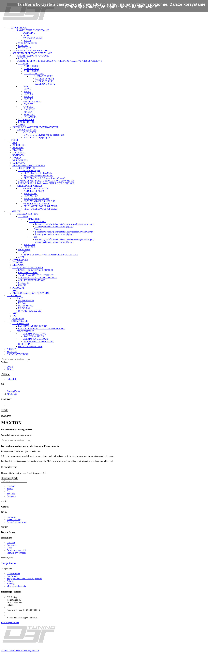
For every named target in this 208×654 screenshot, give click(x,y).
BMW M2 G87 (31, 196)
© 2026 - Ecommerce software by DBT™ (20, 650)
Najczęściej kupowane (17, 522)
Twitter (10, 488)
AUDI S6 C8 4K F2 (44, 81)
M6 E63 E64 (24, 308)
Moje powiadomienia (16, 586)
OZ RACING (18, 163)
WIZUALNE (20, 323)
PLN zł (10, 369)
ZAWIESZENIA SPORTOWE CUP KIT (31, 50)
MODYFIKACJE (17, 321)
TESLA (21, 124)
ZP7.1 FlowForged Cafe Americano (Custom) (44, 178)
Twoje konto (8, 563)
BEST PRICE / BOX (27, 272)
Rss (8, 491)
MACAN (28, 112)
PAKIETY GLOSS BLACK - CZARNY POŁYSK (41, 328)
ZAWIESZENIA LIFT (25, 130)
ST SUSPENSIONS (27, 43)
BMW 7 (27, 91)
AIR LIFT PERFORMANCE (31, 280)
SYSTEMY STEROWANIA (27, 267)
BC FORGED (18, 145)
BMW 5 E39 (29, 244)
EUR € (10, 367)
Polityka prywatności (16, 553)
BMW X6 (28, 96)
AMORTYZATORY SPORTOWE (30, 56)
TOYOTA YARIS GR (34, 336)
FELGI (12, 140)
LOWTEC (23, 45)
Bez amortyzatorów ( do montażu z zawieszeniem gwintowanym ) (64, 224)
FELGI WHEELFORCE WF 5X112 (40, 206)
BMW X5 (28, 94)
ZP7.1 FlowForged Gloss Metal (38, 173)
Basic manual (37, 221)
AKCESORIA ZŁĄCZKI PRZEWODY (31, 293)
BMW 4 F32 (18, 318)
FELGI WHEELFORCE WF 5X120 (40, 209)
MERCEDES (24, 249)
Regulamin (12, 545)
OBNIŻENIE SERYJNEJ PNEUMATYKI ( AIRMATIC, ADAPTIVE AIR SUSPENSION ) (57, 61)
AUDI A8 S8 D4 (31, 68)
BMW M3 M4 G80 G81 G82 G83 (39, 201)
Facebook (11, 486)
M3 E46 (21, 303)
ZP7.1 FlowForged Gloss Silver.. (38, 175)
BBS (14, 142)
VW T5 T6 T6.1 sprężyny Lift (37, 137)
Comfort (35, 229)
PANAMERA (30, 117)
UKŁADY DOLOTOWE (32, 334)
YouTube (11, 493)
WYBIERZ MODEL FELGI (33, 203)
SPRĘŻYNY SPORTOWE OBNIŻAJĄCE (32, 53)
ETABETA (17, 150)
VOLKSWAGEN (26, 119)
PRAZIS (22, 285)
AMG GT (28, 104)
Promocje (11, 517)
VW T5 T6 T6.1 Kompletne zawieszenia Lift (44, 135)
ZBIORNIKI (18, 262)
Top (33, 237)
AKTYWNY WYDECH (18, 354)
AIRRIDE (14, 211)
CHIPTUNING (25, 344)
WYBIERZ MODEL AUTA (33, 188)
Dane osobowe (13, 573)
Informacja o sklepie (10, 622)
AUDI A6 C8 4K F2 (41, 76)
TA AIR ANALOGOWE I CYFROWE (36, 275)
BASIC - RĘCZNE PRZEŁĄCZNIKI (35, 270)
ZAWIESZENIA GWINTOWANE (30, 30)
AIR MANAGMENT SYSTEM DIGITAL (37, 277)
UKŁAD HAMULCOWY (30, 346)
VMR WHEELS (20, 160)
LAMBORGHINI (26, 122)
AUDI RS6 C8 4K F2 (45, 84)
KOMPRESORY (20, 260)
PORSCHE (25, 107)
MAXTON (12, 351)
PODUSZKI (18, 288)
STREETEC (24, 283)
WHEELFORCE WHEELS (27, 186)
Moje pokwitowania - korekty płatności (24, 578)
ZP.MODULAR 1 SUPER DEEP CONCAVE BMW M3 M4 (46, 181)
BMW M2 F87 (30, 193)
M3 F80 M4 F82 (25, 305)
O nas (9, 547)
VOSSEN (17, 158)
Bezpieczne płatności (16, 550)
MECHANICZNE (23, 331)
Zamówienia (12, 576)
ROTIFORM (18, 155)
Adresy (10, 581)
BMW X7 (28, 99)
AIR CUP (11, 349)
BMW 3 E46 (32, 219)
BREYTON (17, 147)
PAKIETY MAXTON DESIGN (33, 326)
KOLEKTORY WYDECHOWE (39, 341)
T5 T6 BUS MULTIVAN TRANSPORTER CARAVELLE (51, 254)
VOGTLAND (24, 48)
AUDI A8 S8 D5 (31, 71)
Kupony (10, 583)
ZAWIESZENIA (17, 27)
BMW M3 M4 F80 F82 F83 (36, 198)
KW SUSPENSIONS (30, 38)
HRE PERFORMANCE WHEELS (28, 165)
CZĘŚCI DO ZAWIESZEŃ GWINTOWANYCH (35, 127)
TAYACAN (29, 114)
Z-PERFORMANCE (24, 168)
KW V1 (27, 40)
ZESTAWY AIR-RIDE (25, 214)
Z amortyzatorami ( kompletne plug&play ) (54, 226)
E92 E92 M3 (29, 247)
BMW (23, 86)
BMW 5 (27, 89)
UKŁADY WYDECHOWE (33, 339)
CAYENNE (29, 109)
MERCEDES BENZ (30, 101)
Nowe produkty (14, 519)
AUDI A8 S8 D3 (31, 66)
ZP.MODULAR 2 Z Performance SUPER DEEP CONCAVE (46, 183)
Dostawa (11, 542)
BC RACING (26, 33)
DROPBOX (18, 265)
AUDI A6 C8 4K (34, 73)
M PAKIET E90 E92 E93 (29, 311)
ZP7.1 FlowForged (29, 170)
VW (22, 252)
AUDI (27, 35)
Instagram (11, 496)
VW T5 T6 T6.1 (27, 132)
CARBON (14, 295)
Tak (4, 410)
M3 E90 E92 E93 (26, 300)
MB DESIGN (18, 152)
